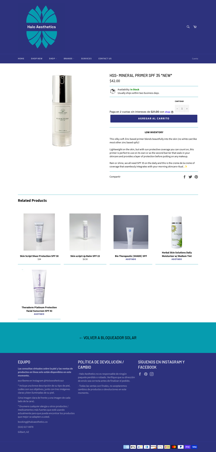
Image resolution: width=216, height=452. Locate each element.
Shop (52, 58)
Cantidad (179, 101)
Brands (68, 58)
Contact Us (104, 58)
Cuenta (195, 58)
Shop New (36, 58)
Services (86, 58)
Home (21, 58)
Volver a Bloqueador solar (109, 337)
